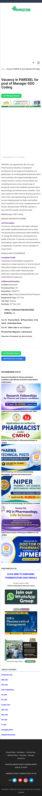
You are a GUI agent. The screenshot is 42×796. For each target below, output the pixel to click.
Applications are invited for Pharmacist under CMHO (19, 411)
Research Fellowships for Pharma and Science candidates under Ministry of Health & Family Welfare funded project (19, 379)
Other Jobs (12, 327)
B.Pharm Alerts (27, 320)
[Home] (21, 9)
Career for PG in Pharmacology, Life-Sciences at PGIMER (20, 503)
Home (3, 69)
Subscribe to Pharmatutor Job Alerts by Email (16, 336)
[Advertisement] (21, 36)
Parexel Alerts (13, 320)
